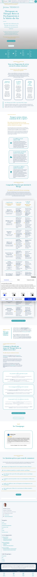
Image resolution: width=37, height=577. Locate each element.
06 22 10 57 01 (6, 514)
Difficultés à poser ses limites (7, 540)
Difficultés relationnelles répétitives (8, 545)
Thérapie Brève (12, 365)
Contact (3, 530)
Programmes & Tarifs (5, 527)
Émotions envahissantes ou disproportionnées (9, 548)
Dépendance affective (6, 543)
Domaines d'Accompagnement (6, 525)
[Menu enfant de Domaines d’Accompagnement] (23, 0)
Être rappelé (36, 1)
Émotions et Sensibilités (5, 547)
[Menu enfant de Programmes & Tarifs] (15, 2)
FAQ (2, 528)
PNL (23, 331)
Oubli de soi (5, 544)
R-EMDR (29, 331)
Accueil (10, 0)
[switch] (14, 295)
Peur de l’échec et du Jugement (7, 539)
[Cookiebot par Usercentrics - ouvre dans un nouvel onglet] (31, 277)
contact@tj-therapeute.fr (8, 516)
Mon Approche (4, 523)
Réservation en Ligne (31, 1)
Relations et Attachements (5, 542)
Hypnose (25, 331)
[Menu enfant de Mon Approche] (14, 0)
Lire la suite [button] (9, 442)
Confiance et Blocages (5, 536)
